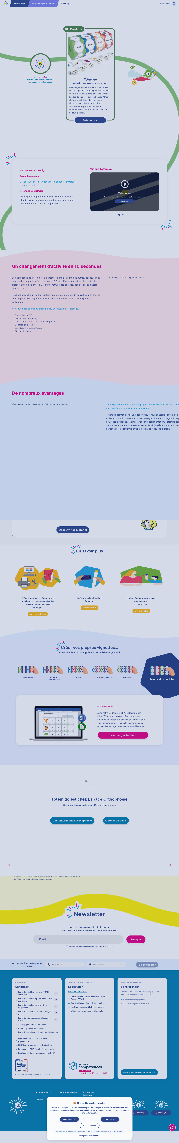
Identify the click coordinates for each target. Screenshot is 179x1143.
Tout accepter (69, 1119)
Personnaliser (89, 1126)
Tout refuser (109, 1119)
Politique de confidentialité (89, 1136)
